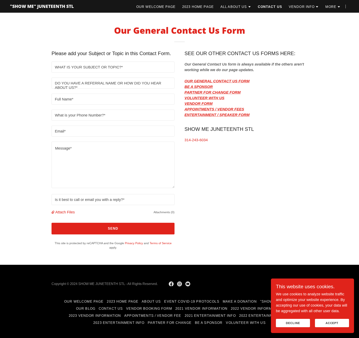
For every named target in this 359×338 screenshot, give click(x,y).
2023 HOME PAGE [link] (198, 7)
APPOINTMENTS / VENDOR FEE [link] (152, 315)
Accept (332, 323)
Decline (293, 323)
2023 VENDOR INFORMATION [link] (95, 315)
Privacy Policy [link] (134, 243)
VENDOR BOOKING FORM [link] (149, 308)
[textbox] (113, 67)
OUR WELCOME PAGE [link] (156, 7)
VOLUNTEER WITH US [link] (246, 322)
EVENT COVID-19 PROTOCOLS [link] (191, 301)
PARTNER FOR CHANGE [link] (169, 322)
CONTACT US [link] (270, 7)
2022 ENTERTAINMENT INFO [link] (264, 315)
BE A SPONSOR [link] (209, 322)
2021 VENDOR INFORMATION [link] (201, 308)
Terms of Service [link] (161, 243)
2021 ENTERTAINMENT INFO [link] (210, 315)
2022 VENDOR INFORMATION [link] (257, 308)
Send (113, 228)
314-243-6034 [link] (196, 140)
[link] (42, 7)
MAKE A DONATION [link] (240, 301)
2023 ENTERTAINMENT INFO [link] (118, 322)
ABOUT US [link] (151, 301)
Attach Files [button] (65, 212)
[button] (235, 6)
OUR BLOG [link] (85, 308)
